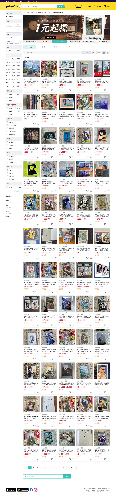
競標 (55, 47)
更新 (109, 489)
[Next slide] (38, 68)
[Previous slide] (24, 68)
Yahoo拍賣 (12, 6)
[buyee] (14, 42)
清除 (20, 166)
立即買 (42, 47)
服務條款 (88, 491)
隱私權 (93, 491)
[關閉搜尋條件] (29, 6)
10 (63, 467)
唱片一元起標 (59, 41)
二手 (68, 47)
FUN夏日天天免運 (88, 41)
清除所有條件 (17, 191)
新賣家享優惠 (103, 41)
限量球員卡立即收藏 (74, 41)
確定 (18, 29)
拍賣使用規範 (100, 491)
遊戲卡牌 (45, 41)
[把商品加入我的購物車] (38, 90)
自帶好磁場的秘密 (30, 41)
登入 (78, 6)
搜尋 (67, 476)
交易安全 (108, 491)
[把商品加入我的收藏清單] (34, 90)
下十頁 (70, 467)
